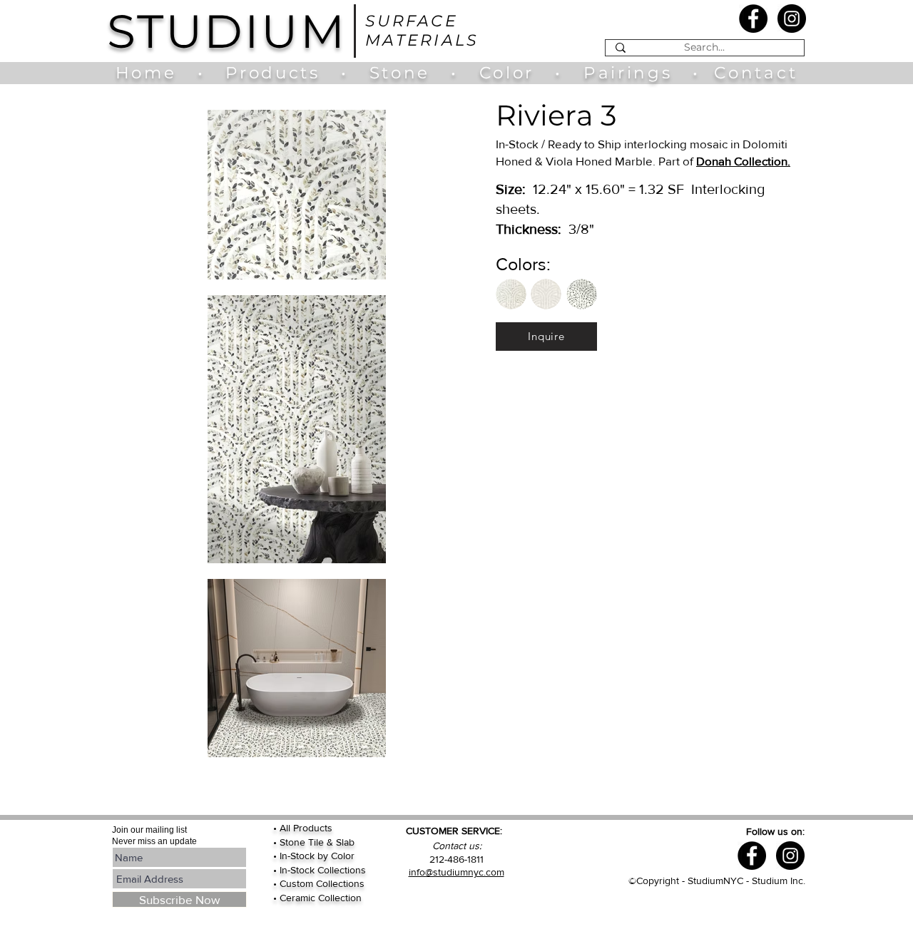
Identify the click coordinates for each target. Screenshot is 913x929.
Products (272, 73)
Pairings (627, 73)
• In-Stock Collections (319, 870)
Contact (755, 73)
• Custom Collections (318, 883)
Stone (410, 73)
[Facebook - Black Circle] (753, 18)
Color (510, 73)
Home (153, 73)
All (286, 827)
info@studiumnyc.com (456, 872)
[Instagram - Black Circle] (791, 18)
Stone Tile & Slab (317, 842)
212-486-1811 (456, 859)
